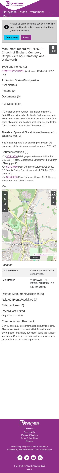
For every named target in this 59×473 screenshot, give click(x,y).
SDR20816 (12, 177)
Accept (26, 37)
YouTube (33, 457)
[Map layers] (5, 194)
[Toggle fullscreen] (53, 193)
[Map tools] (5, 209)
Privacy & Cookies (29, 435)
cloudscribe (47, 449)
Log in (29, 469)
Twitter (26, 457)
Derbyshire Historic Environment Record (23, 14)
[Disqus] (29, 382)
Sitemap (29, 441)
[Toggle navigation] (53, 15)
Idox (36, 446)
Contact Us (29, 429)
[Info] (5, 204)
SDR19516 (12, 156)
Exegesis (26, 446)
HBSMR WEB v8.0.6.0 (29, 449)
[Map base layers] (5, 199)
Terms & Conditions (29, 438)
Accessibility (29, 432)
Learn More (12, 37)
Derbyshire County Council (28, 466)
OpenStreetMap (41, 255)
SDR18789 (12, 167)
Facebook (19, 457)
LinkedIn (40, 457)
